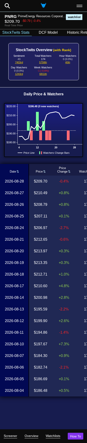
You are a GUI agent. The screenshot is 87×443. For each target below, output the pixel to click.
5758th (43, 62)
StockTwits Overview (43, 50)
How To (75, 436)
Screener (10, 436)
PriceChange (62, 169)
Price (39, 171)
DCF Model (48, 32)
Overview (31, 436)
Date (13, 171)
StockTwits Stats (15, 32)
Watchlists (53, 436)
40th (67, 62)
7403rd (19, 62)
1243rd (19, 74)
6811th (43, 74)
